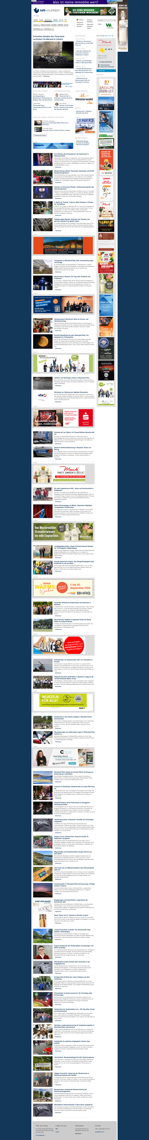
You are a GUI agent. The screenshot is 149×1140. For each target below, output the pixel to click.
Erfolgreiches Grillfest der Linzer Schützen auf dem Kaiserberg (72, 978)
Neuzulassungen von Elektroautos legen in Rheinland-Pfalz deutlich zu (74, 733)
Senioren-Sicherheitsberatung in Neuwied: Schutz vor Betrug (72, 448)
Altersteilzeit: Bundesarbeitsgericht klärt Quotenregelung (74, 1057)
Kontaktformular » (100, 1132)
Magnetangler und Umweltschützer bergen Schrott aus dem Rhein (73, 853)
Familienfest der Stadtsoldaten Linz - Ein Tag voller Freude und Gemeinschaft (74, 1010)
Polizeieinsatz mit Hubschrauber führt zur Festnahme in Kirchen (82, 80)
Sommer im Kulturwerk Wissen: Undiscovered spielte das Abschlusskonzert (63, 107)
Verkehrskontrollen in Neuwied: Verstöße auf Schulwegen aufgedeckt (74, 820)
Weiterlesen (46, 76)
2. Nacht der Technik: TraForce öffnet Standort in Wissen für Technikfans (73, 203)
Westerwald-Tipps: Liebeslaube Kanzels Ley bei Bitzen (42, 107)
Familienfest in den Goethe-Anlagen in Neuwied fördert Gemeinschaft (73, 718)
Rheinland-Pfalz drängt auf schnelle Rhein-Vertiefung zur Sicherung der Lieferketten (73, 773)
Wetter (66, 24)
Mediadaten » (78, 1133)
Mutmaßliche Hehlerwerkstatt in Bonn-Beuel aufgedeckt (73, 1105)
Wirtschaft (48, 20)
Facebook (81, 20)
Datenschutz (90, 24)
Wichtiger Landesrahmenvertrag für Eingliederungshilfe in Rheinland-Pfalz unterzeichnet (74, 1026)
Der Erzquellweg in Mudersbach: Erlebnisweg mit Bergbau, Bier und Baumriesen (42, 98)
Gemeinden (60, 24)
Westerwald (38, 28)
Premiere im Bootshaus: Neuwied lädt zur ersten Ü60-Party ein (84, 43)
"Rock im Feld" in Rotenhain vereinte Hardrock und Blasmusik (63, 98)
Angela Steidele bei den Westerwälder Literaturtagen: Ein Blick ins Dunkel (74, 947)
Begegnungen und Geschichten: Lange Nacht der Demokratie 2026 (71, 901)
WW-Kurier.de (80, 24)
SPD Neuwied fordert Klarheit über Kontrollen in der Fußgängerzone (72, 963)
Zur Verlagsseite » (40, 1135)
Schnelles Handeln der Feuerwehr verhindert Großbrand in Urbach (49, 37)
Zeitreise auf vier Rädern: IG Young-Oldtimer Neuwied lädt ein (74, 433)
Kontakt (89, 28)
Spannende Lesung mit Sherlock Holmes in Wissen (56, 130)
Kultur (61, 20)
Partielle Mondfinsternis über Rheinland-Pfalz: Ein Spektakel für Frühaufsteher (84, 70)
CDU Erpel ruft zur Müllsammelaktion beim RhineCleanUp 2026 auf (74, 869)
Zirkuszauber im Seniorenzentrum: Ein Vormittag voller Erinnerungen (73, 994)
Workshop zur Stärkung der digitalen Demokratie (71, 392)
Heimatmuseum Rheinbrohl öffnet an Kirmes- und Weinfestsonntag (71, 320)
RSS (57, 1129)
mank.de (102, 70)
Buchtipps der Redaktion (83, 143)
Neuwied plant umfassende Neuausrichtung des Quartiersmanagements (70, 1090)
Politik (41, 20)
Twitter (57, 1132)
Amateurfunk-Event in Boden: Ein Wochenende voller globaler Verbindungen (72, 931)
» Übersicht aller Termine (40, 135)
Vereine (55, 20)
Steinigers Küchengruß (82, 144)
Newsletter (79, 26)
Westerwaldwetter (105, 65)
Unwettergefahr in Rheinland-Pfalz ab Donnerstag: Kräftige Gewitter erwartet (74, 885)
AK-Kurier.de (80, 22)
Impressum (90, 26)
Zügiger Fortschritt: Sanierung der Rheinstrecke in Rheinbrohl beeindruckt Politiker (71, 1074)
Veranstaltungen (45, 24)
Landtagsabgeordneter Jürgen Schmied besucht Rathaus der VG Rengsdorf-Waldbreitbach (73, 547)
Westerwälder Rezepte (82, 141)
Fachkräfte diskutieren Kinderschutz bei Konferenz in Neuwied (72, 604)
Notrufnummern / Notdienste (83, 111)
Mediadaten (90, 21)
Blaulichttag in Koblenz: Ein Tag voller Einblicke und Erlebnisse (72, 277)
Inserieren (89, 20)
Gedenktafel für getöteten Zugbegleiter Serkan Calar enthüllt (72, 1042)
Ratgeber (54, 24)
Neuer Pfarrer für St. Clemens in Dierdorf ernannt (71, 915)
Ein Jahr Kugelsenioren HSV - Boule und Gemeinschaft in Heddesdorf (74, 489)
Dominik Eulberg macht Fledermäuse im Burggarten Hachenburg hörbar (72, 803)
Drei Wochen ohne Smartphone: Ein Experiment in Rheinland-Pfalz (71, 155)
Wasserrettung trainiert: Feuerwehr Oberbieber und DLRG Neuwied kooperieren (74, 172)
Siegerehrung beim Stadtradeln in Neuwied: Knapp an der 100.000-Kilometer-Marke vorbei (74, 678)
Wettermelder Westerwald (107, 66)
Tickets (99, 24)
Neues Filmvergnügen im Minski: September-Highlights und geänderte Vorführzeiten (73, 506)
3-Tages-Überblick (105, 62)
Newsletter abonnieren (82, 113)
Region (35, 20)
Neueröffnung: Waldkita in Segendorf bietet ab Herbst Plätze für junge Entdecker (72, 620)
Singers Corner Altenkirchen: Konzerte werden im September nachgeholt (71, 837)
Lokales (35, 24)
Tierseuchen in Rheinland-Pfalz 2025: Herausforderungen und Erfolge (73, 261)
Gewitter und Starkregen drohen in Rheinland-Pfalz (71, 378)
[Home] (34, 15)
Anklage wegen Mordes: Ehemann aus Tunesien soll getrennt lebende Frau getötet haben (72, 220)
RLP (65, 20)
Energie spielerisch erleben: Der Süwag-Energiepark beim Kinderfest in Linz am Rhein (74, 562)
